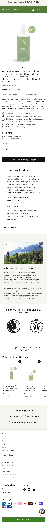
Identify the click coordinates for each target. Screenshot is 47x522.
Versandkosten (17, 136)
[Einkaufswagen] (38, 9)
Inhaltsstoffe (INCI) (10, 228)
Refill (3, 444)
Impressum (6, 471)
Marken (4, 447)
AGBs (4, 468)
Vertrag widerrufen (9, 478)
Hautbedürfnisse (8, 450)
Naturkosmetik (7, 438)
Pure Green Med (14, 89)
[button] (23, 519)
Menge (5, 149)
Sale (3, 441)
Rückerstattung (7, 465)
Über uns (5, 459)
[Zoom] (38, 61)
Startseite (5, 16)
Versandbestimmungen (10, 462)
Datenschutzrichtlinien (10, 475)
